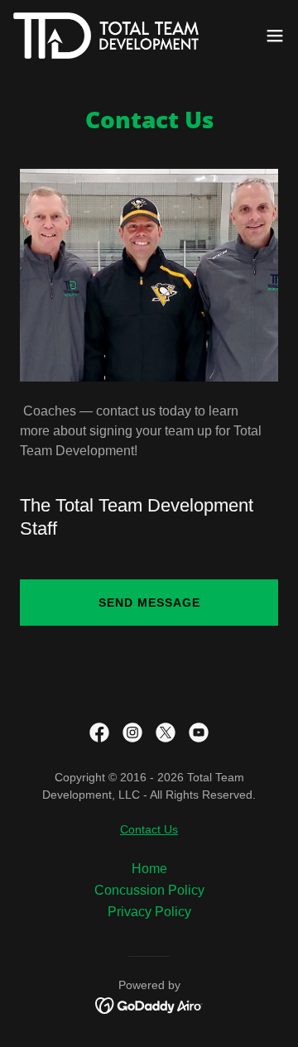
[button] (274, 35)
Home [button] (149, 869)
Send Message (149, 602)
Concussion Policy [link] (149, 890)
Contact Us (149, 829)
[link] (106, 35)
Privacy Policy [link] (149, 912)
